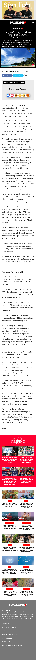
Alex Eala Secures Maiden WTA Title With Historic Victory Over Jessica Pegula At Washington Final (9, 481)
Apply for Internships (8, 631)
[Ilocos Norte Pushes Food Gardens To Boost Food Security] (10, 494)
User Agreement (7, 638)
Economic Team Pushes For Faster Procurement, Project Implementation (26, 549)
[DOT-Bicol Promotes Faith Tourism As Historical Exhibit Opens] (10, 538)
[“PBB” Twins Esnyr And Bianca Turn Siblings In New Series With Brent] (26, 516)
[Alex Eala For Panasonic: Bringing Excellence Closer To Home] (26, 560)
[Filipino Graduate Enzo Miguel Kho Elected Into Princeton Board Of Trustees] (10, 451)
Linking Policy (6, 649)
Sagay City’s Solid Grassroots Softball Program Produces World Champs (26, 460)
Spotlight (26, 567)
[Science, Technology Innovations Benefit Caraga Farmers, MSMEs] (26, 494)
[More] (26, 75)
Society (3, 428)
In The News (26, 545)
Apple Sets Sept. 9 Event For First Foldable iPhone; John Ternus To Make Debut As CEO (9, 571)
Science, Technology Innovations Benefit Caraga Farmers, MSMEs (26, 505)
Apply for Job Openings (9, 627)
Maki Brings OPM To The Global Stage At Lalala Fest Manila (9, 526)
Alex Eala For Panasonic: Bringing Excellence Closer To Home (26, 571)
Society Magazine (9, 71)
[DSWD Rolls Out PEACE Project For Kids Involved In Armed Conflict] (10, 582)
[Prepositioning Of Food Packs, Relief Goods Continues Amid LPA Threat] (26, 582)
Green (9, 501)
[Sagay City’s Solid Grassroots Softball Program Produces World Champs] (26, 451)
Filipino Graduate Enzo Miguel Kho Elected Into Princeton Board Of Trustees (9, 460)
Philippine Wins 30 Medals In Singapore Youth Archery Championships (26, 480)
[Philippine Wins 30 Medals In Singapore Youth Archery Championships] (26, 471)
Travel (9, 545)
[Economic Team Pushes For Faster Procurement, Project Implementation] (26, 538)
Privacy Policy (6, 641)
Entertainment (10, 523)
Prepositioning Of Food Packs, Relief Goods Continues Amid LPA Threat (26, 593)
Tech (9, 567)
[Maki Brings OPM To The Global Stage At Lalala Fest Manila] (10, 516)
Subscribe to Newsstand (9, 634)
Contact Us (5, 623)
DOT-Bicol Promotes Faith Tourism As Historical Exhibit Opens (10, 548)
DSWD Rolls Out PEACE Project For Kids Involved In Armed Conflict (10, 593)
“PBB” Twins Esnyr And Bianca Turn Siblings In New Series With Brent (26, 527)
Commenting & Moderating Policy (12, 645)
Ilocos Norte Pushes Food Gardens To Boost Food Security (9, 504)
